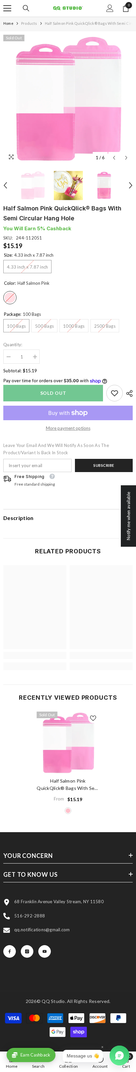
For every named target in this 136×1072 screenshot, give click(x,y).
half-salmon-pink (68, 810)
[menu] (7, 8)
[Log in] (110, 8)
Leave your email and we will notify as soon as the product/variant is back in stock (56, 449)
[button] (114, 158)
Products (29, 23)
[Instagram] (27, 951)
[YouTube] (44, 951)
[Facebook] (9, 951)
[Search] (26, 8)
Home (8, 23)
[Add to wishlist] (93, 718)
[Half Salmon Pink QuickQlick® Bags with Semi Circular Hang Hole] (68, 743)
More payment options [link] (68, 428)
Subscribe (103, 465)
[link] (114, 393)
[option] (68, 99)
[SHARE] (128, 393)
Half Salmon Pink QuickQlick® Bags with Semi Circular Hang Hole (68, 785)
